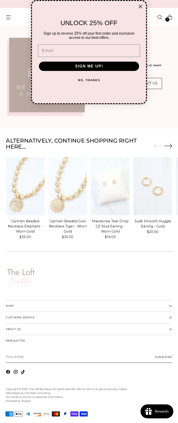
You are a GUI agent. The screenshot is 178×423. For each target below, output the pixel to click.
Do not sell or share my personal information (34, 397)
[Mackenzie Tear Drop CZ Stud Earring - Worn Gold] (110, 186)
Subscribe (163, 357)
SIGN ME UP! (89, 66)
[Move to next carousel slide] (168, 146)
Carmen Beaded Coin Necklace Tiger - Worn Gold (68, 226)
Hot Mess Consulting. (38, 393)
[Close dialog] (140, 6)
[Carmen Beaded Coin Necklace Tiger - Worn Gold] (67, 186)
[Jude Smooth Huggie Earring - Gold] (153, 186)
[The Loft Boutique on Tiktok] (23, 373)
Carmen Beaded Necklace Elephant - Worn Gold (25, 226)
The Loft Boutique (40, 389)
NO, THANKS (89, 80)
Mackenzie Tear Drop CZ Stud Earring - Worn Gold (110, 226)
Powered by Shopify (18, 401)
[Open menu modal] (8, 17)
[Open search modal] (160, 17)
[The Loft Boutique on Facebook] (8, 373)
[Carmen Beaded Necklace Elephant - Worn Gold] (25, 186)
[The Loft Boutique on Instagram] (16, 373)
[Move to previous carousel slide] (158, 146)
